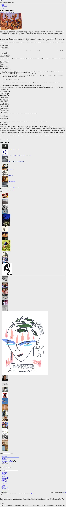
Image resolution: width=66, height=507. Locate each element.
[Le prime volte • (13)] (5, 403)
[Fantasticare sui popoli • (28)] (25, 374)
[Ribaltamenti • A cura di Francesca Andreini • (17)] (6, 251)
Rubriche (3, 5)
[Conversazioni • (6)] (5, 293)
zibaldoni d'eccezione (4, 488)
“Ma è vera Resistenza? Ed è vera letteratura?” (7, 461)
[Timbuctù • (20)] (5, 444)
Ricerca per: (1, 453)
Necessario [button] (1, 500)
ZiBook (3, 4)
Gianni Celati (5, 480)
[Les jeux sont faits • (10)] (5, 409)
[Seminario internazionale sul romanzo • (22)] (5, 438)
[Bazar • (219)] (5, 281)
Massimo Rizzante (4, 481)
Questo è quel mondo (4, 6)
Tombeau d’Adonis (4, 459)
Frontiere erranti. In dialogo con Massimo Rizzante (6, 464)
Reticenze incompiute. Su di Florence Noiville (10, 457)
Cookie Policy (64, 492)
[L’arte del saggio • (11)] (5, 415)
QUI (31, 493)
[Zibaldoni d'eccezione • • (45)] (7, 274)
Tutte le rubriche (2, 470)
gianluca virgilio (4, 479)
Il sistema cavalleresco (7, 12)
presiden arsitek (4, 483)
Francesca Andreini (5, 478)
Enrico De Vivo (5, 477)
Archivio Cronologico (3, 467)
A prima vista (3, 458)
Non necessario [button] (2, 503)
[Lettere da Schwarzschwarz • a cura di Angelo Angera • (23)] (5, 231)
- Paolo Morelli (23, 155)
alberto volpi (4, 472)
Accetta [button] (34, 493)
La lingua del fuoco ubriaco (11, 169)
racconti (3, 484)
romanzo (3, 485)
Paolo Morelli (2, 12)
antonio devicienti (3, 474)
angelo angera (5, 473)
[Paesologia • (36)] (5, 421)
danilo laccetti (3, 476)
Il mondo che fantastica (10, 175)
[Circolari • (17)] (5, 287)
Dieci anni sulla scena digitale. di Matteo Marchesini (7, 460)
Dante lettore (3, 462)
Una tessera (3, 463)
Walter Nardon (5, 487)
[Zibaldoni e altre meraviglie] (4, 0)
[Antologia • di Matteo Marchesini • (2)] (5, 198)
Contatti (3, 8)
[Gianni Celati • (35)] (5, 380)
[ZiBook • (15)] (5, 450)
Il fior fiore (3, 7)
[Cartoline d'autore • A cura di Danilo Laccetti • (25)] (6, 225)
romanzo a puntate (3, 486)
